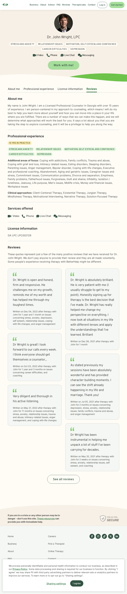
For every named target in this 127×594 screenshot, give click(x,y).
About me (14, 89)
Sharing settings (56, 583)
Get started (117, 5)
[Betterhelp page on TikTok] (104, 555)
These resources (46, 518)
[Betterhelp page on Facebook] (91, 555)
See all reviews (63, 479)
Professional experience (39, 89)
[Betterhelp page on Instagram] (97, 555)
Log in (102, 5)
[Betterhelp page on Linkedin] (116, 555)
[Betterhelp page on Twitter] (110, 555)
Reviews (91, 89)
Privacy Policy (20, 569)
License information (70, 89)
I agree (77, 583)
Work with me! (64, 65)
